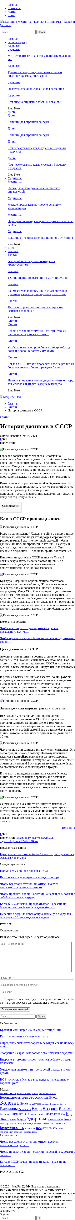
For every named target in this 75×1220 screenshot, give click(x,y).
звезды (53, 1127)
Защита (21, 1119)
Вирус (63, 1104)
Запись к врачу (17, 42)
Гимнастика (19, 1114)
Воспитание (5, 1114)
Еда (69, 1113)
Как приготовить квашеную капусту (24, 1036)
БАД (11, 247)
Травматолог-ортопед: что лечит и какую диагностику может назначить (35, 74)
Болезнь (25, 1103)
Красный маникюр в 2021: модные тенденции (30, 1029)
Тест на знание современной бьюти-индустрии (38, 277)
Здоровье (14, 45)
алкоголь (38, 1124)
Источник (68, 827)
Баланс (52, 1093)
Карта (11, 15)
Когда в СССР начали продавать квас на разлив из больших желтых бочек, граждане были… (41, 365)
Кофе (2, 1124)
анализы (46, 1124)
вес (39, 1127)
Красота (9, 1123)
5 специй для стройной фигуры (28, 122)
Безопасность (10, 1097)
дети (45, 1127)
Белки (25, 1097)
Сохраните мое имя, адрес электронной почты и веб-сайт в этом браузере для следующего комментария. (36, 1000)
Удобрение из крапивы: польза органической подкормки (37, 1053)
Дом (63, 1114)
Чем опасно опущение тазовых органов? (34, 101)
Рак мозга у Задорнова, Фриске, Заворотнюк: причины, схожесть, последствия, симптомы (37, 292)
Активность (8, 1093)
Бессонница (38, 1097)
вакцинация (30, 1128)
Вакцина (45, 1104)
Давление (32, 1114)
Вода (37, 1108)
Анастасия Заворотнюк (27, 1093)
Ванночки (54, 1104)
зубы (60, 1128)
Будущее (36, 1103)
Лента (12, 11)
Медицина (15, 178)
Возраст (50, 1108)
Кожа (67, 1119)
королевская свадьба (11, 1131)
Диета (12, 111)
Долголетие (53, 1113)
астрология (58, 1123)
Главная (13, 4)
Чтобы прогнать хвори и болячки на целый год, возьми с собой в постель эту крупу (39, 349)
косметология (30, 1131)
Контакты (14, 8)
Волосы (65, 1109)
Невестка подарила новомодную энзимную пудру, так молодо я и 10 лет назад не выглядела (41, 382)
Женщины (8, 1119)
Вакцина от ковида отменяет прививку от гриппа (40, 237)
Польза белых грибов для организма (24, 870)
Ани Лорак (44, 1093)
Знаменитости (55, 1119)
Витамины (9, 1109)
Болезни (13, 251)
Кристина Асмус (24, 1123)
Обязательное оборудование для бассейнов (36, 88)
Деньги (41, 1113)
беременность (12, 1127)
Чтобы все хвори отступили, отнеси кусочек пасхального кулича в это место (37, 332)
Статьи (12, 320)
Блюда (53, 1097)
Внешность (24, 1109)
